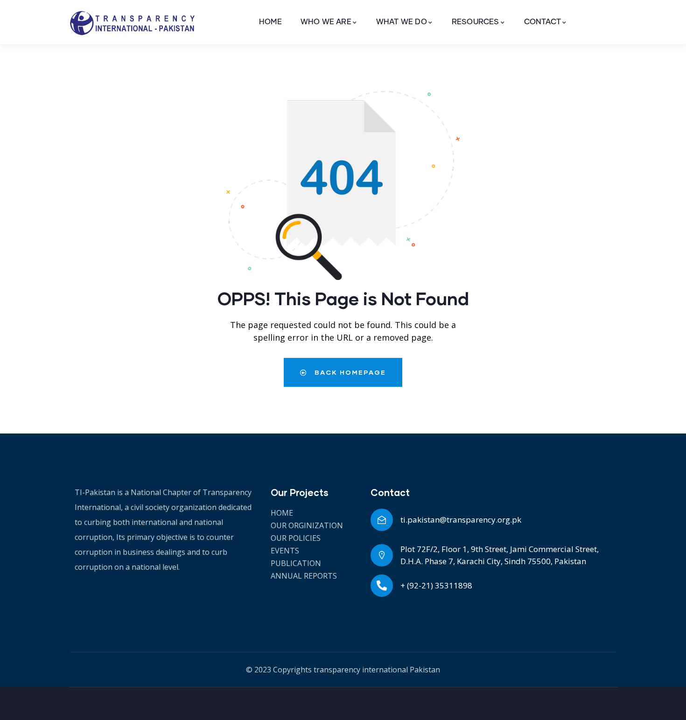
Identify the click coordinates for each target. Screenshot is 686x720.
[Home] (132, 22)
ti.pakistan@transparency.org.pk (460, 519)
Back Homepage (349, 372)
